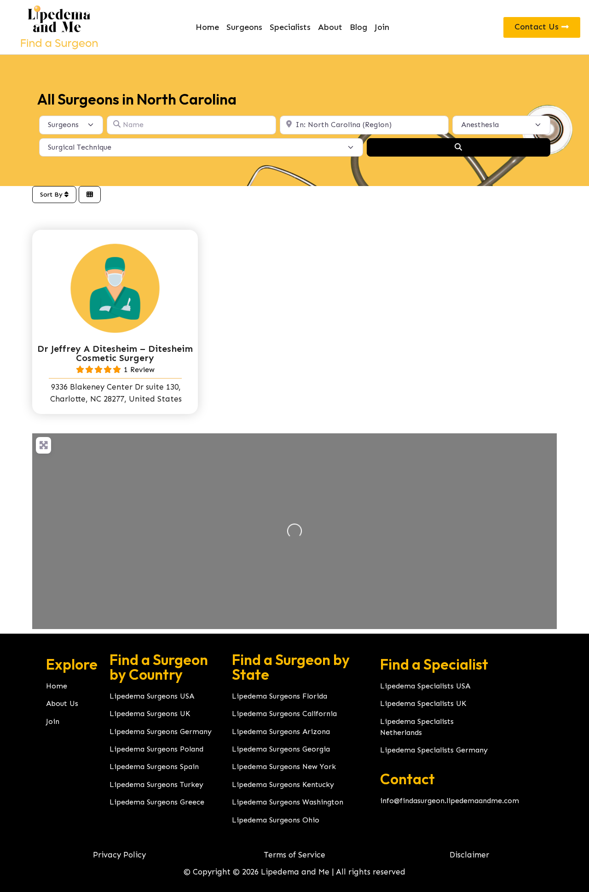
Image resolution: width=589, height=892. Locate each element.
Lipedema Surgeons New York (284, 766)
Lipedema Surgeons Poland (156, 749)
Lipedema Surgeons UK (150, 713)
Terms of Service (294, 854)
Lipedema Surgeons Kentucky (283, 784)
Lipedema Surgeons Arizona (281, 731)
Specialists (290, 27)
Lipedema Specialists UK (423, 703)
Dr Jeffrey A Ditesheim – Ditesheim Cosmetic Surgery (115, 353)
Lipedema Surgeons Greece (157, 802)
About (330, 27)
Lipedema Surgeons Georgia (281, 749)
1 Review (139, 369)
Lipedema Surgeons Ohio (275, 820)
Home (207, 27)
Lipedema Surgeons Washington (287, 802)
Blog (358, 27)
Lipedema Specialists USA (425, 686)
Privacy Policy (119, 854)
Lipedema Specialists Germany (434, 750)
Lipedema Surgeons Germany (161, 731)
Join (382, 27)
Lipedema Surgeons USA (152, 696)
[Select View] (90, 194)
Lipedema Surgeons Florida (279, 696)
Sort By (52, 194)
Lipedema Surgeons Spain (154, 766)
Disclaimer (469, 854)
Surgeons (244, 27)
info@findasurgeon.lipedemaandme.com (449, 800)
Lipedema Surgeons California (284, 713)
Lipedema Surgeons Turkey (156, 784)
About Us (62, 703)
